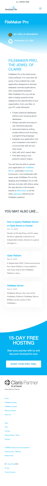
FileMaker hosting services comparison (17, 447)
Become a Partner (10, 410)
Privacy (7, 468)
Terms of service (10, 472)
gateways (17, 194)
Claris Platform (14, 255)
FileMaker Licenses (11, 406)
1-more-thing (10, 464)
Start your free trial (24, 364)
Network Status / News (12, 435)
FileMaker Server (15, 285)
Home (7, 398)
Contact (7, 431)
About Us (8, 414)
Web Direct (22, 190)
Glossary (7, 439)
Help (6, 423)
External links (9, 455)
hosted (27, 171)
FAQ (6, 427)
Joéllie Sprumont (27, 34)
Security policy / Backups (13, 451)
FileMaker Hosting (10, 402)
